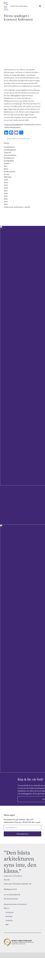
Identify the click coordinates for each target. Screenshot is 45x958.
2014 (6, 201)
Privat (6, 174)
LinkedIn (9, 920)
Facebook (9, 916)
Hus (5, 166)
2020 (6, 188)
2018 (6, 193)
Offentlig (7, 177)
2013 (6, 204)
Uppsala (7, 152)
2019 (6, 190)
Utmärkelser (9, 147)
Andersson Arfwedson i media (17, 207)
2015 (6, 199)
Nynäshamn (9, 158)
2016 (6, 196)
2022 (6, 185)
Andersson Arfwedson (19, 6)
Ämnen (6, 143)
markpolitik (9, 160)
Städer (7, 163)
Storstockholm (10, 155)
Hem (6, 169)
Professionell (9, 171)
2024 (6, 182)
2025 (6, 180)
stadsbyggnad (10, 150)
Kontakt (7, 880)
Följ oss (6, 908)
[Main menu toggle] (39, 6)
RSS (7, 925)
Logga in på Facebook (12, 124)
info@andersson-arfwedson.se (15, 904)
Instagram (10, 912)
